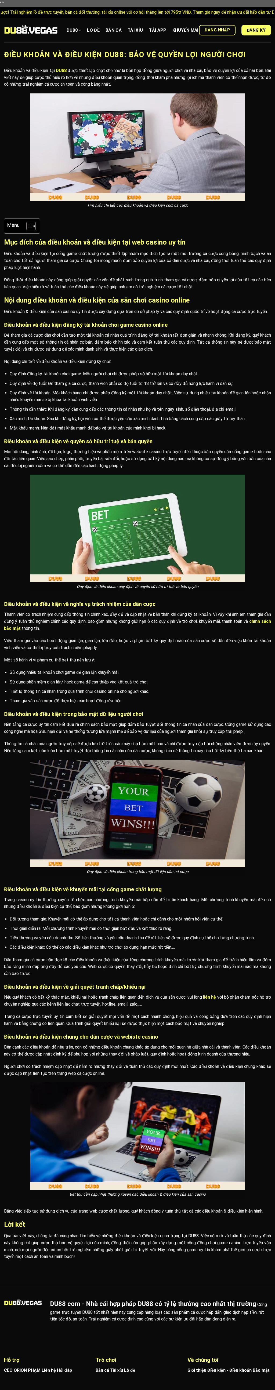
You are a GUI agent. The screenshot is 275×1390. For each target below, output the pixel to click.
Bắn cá (102, 1370)
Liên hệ (49, 1370)
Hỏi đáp (64, 1370)
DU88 (72, 30)
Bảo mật (261, 1370)
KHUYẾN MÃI (185, 30)
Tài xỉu (116, 1370)
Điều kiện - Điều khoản (229, 1370)
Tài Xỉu (135, 30)
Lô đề (129, 1370)
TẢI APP (157, 30)
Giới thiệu (196, 1370)
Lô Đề (93, 30)
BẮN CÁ (114, 30)
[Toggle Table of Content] (28, 226)
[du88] (31, 30)
